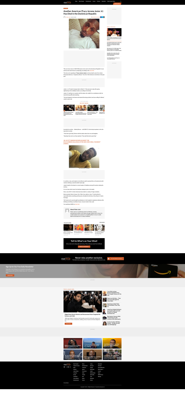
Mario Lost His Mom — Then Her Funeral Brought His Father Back (92, 113)
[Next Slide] (104, 111)
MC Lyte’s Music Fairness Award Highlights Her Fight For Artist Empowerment (72, 357)
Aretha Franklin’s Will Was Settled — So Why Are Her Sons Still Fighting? (113, 323)
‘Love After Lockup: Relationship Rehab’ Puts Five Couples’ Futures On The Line (80, 113)
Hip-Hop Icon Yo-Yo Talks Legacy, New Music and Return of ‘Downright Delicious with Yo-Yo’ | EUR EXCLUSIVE (114, 49)
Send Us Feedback (84, 246)
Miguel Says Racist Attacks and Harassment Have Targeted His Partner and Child (68, 114)
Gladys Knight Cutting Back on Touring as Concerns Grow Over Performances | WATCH (114, 38)
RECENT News (84, 103)
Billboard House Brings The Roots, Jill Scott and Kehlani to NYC (73, 346)
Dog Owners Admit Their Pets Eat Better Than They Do (113, 305)
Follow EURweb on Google (116, 258)
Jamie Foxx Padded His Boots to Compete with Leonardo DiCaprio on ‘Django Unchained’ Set (114, 311)
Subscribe (10, 275)
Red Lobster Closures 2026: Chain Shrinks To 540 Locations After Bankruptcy (114, 318)
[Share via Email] (104, 17)
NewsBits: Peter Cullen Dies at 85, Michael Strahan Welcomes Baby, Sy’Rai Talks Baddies (113, 54)
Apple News (65, 8)
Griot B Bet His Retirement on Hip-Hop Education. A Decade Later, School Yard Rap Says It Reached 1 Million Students (114, 44)
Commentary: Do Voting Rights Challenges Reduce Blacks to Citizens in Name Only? (111, 357)
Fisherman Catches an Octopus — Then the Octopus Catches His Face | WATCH (92, 345)
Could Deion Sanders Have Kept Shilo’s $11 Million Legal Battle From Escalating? (111, 345)
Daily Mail (92, 70)
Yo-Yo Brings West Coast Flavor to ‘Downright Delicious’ (113, 58)
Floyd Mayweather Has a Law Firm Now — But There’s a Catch (92, 357)
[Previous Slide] (64, 111)
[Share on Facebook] (101, 17)
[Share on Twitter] (102, 17)
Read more (69, 323)
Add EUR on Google (96, 17)
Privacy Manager (66, 382)
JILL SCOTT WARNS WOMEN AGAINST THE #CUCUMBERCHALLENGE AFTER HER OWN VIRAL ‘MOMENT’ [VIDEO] (82, 142)
